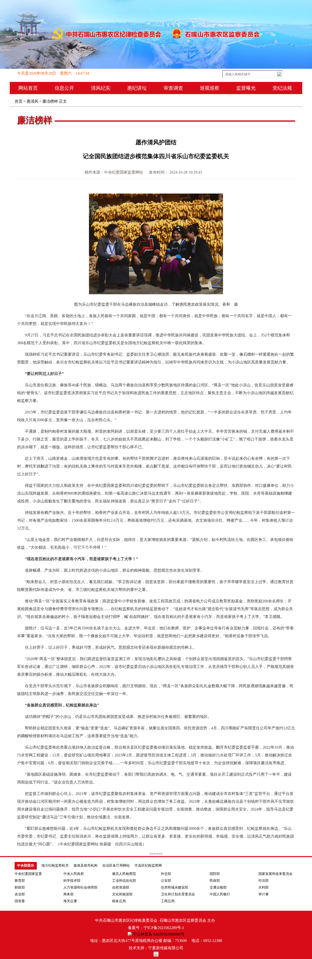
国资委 (20, 901)
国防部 (215, 874)
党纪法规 (282, 88)
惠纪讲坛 (137, 88)
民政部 (215, 880)
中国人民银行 (220, 894)
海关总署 (70, 901)
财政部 (20, 887)
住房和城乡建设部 (174, 887)
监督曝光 (246, 88)
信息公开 (64, 88)
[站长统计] (156, 955)
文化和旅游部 (122, 894)
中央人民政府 (73, 874)
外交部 (166, 874)
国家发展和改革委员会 (275, 874)
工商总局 (168, 901)
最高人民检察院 (124, 874)
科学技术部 (71, 880)
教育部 (20, 880)
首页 (18, 101)
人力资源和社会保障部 (80, 887)
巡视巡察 (209, 88)
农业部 (20, 894)
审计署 (263, 894)
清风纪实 (100, 88)
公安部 (166, 880)
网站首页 (28, 88)
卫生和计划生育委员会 (178, 894)
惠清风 (32, 101)
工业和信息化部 (124, 880)
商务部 (68, 894)
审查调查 (173, 88)
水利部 (263, 887)
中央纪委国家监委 (28, 874)
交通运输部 (218, 887)
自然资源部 (120, 887)
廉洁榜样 (50, 101)
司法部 (263, 880)
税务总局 (119, 901)
